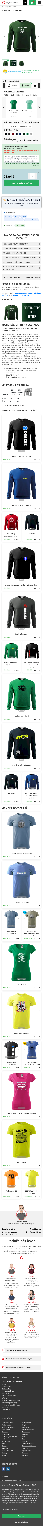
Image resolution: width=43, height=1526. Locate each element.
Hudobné (5, 1448)
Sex (23, 1436)
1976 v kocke (21, 1162)
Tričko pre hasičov (31, 220)
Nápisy (24, 1425)
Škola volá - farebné (21, 1034)
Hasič (16, 216)
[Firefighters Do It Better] (11, 312)
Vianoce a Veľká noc (29, 1446)
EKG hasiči (11, 794)
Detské (26, 85)
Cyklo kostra (21, 984)
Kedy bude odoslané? (32, 140)
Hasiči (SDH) (12, 6)
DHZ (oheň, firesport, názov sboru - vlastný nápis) (32, 665)
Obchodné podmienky (9, 1403)
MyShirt (25, 1455)
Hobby (4, 1446)
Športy (6, 6)
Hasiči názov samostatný (21, 505)
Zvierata (25, 1453)
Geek (3, 1443)
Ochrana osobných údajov (11, 1400)
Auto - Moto (6, 1429)
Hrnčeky (5, 1432)
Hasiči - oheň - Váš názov (21, 765)
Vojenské (25, 1448)
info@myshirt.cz (35, 1232)
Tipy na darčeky (7, 1422)
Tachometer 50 (11, 1191)
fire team (8, 216)
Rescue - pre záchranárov (21, 456)
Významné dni (27, 1450)
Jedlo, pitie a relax (8, 1450)
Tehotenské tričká (28, 1443)
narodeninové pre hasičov (13, 220)
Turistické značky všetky (21, 902)
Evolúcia (4, 1439)
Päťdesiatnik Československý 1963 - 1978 (31, 933)
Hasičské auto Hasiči (21, 716)
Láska (4, 1455)
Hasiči (24, 216)
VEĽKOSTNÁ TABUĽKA (31, 122)
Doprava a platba (8, 1391)
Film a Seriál (6, 1441)
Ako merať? (6, 1393)
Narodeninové (27, 1422)
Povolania (25, 1427)
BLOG (4, 1384)
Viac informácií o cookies (10, 1509)
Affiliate (4, 1398)
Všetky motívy (7, 1425)
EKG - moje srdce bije (9, 1436)
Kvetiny (4, 1453)
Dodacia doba (6, 1389)
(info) (21, 206)
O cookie (5, 1407)
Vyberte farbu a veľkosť (21, 183)
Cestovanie (6, 1434)
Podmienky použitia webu (11, 1405)
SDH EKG (32, 534)
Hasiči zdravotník (21, 634)
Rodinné (25, 1434)
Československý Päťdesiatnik (21, 854)
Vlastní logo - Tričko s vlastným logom (21, 1113)
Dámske (14, 85)
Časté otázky (6, 1386)
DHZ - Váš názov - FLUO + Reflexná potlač (31, 796)
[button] (32, 2)
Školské (25, 1441)
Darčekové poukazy (9, 1427)
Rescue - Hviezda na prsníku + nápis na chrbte (21, 585)
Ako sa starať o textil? (9, 1396)
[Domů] (2, 7)
